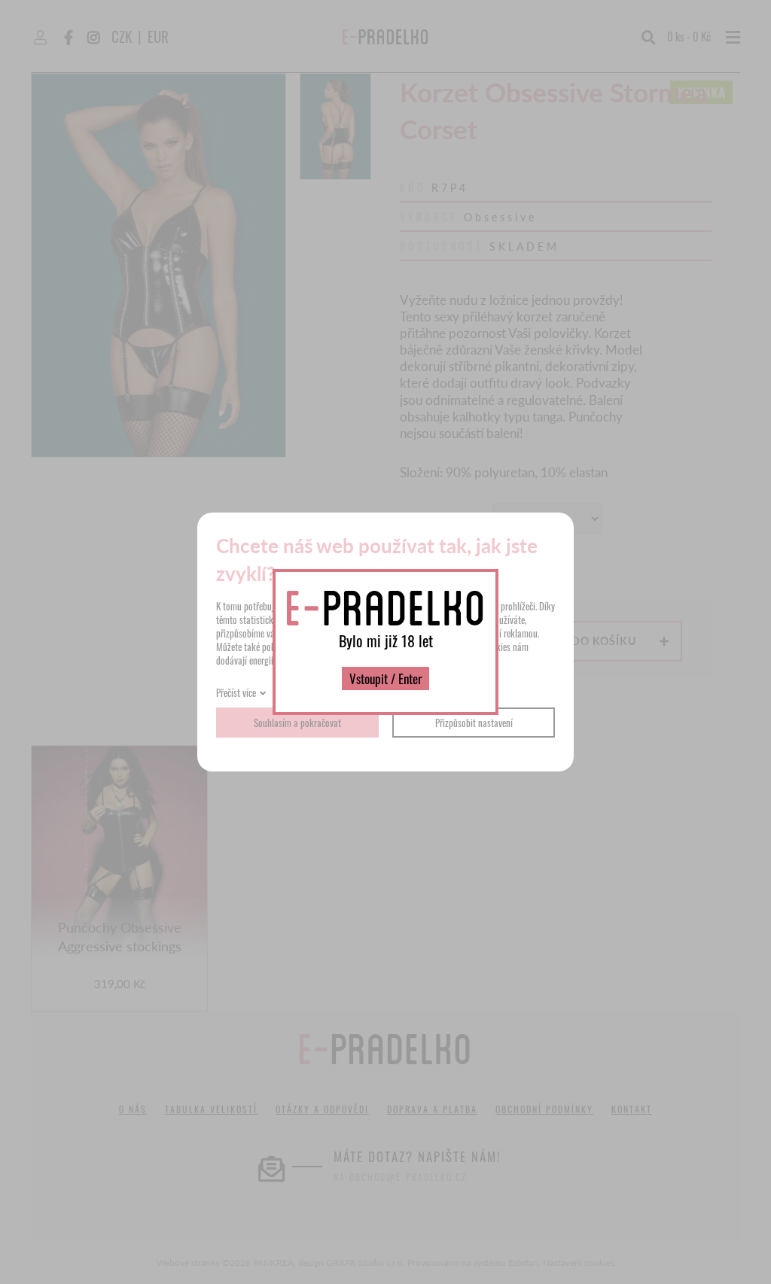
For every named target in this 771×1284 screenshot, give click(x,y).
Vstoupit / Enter (385, 678)
